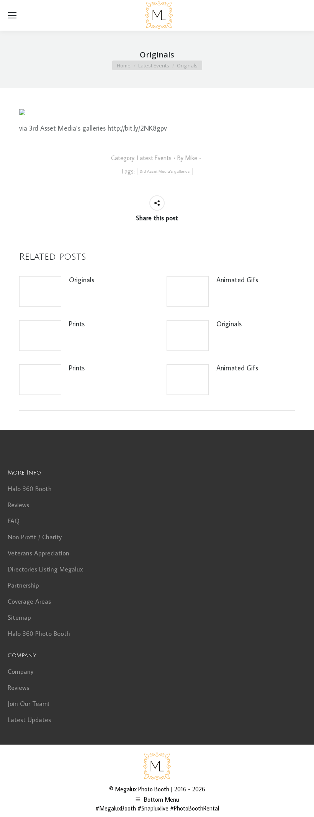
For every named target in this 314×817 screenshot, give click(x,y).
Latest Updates (29, 719)
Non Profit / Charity (35, 537)
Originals (81, 279)
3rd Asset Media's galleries (165, 171)
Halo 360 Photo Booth (39, 633)
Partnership (23, 585)
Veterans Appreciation (38, 553)
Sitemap (19, 617)
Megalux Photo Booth (142, 789)
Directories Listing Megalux (45, 569)
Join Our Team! (28, 703)
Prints (77, 323)
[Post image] (40, 291)
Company (20, 671)
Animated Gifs (237, 279)
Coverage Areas (29, 601)
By (187, 158)
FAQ (14, 521)
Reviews (18, 505)
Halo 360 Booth (30, 489)
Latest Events (154, 158)
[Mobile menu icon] (12, 15)
